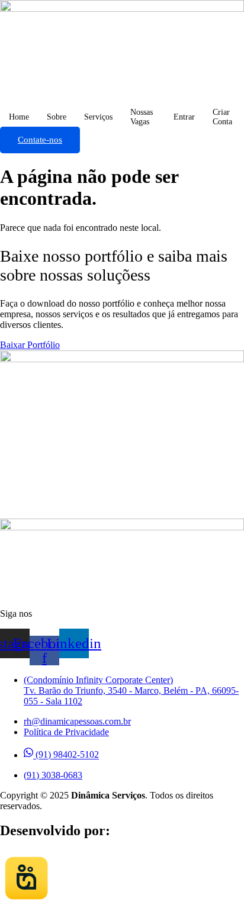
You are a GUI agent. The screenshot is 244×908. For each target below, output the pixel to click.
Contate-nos (40, 139)
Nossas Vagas (141, 117)
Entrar (184, 116)
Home (19, 116)
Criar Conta (222, 117)
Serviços (98, 116)
